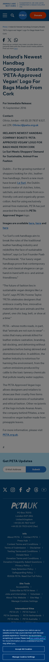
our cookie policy (37, 638)
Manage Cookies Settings (23, 657)
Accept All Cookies (23, 649)
